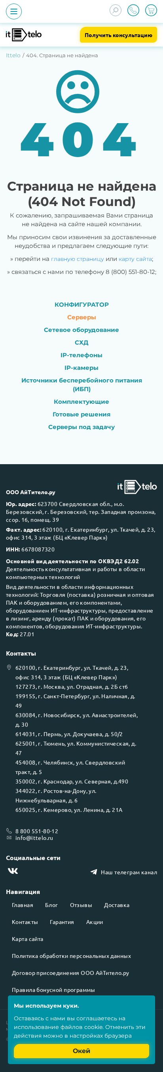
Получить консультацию (118, 34)
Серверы (81, 317)
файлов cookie (81, 1027)
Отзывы (81, 904)
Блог (51, 904)
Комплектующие (81, 401)
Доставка (116, 904)
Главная (22, 904)
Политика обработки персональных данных (71, 955)
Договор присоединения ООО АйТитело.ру (70, 972)
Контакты (25, 921)
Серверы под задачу (81, 427)
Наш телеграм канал (129, 871)
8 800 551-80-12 (36, 830)
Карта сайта (28, 938)
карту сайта (135, 258)
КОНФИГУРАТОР (82, 304)
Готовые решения (81, 414)
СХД (81, 342)
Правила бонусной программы (53, 989)
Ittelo (13, 55)
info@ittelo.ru (34, 837)
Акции (94, 921)
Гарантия (62, 921)
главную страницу (77, 258)
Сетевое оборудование (81, 330)
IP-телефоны (81, 355)
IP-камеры (81, 367)
